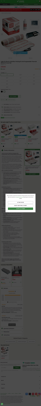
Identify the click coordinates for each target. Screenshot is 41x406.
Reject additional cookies (20, 205)
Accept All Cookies (20, 208)
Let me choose (20, 202)
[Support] (2, 404)
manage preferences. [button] (19, 197)
